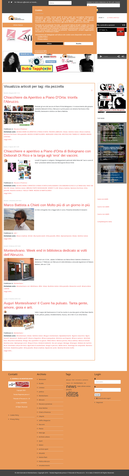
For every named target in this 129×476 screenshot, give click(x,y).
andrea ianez (9, 343)
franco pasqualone (49, 338)
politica (41, 392)
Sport (101, 18)
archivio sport (43, 449)
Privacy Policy (14, 419)
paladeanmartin (65, 336)
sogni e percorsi (52, 345)
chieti (31, 236)
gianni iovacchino (79, 336)
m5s (72, 383)
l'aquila (68, 383)
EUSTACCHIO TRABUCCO (71, 134)
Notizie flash (42, 457)
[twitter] (11, 2)
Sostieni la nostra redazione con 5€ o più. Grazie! (103, 2)
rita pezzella (22, 134)
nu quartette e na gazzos (38, 341)
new (45, 286)
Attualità (41, 453)
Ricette (41, 383)
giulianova (85, 380)
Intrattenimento (44, 465)
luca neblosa (73, 341)
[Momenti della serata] (19, 115)
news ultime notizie (84, 386)
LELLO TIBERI (28, 190)
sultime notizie (54, 286)
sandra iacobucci (17, 190)
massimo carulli (75, 286)
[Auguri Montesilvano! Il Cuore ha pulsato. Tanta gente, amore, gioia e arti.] (19, 320)
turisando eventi (39, 236)
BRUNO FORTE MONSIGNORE (37, 188)
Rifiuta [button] (49, 43)
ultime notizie (74, 132)
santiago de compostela (77, 345)
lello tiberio (52, 341)
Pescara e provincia (45, 404)
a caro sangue (58, 343)
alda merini (63, 345)
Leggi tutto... (8, 139)
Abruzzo (41, 400)
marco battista (85, 132)
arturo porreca (62, 341)
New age (41, 433)
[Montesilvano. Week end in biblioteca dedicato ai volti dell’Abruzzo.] (19, 269)
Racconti (41, 424)
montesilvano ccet (23, 286)
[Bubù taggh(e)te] (49, 61)
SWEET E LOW (53, 188)
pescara (68, 390)
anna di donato (84, 341)
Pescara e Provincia (20, 129)
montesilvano (22, 336)
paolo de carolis (51, 348)
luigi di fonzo (33, 343)
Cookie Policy (14, 415)
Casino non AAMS (102, 199)
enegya (66, 343)
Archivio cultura (44, 437)
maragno (74, 343)
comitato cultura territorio (18, 345)
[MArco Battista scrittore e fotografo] (19, 219)
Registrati (99, 402)
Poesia (40, 429)
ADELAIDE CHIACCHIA (54, 134)
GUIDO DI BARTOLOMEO (36, 134)
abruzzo (68, 380)
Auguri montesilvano (51, 336)
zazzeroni (14, 338)
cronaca (41, 388)
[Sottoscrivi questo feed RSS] (92, 90)
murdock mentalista (15, 341)
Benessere (42, 379)
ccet (6, 345)
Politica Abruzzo (44, 461)
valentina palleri (17, 348)
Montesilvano (18, 283)
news (66, 132)
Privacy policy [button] (43, 39)
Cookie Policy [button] (43, 37)
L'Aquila (41, 416)
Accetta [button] (78, 43)
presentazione (67, 236)
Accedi (97, 395)
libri (41, 286)
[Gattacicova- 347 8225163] (112, 98)
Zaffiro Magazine (44, 420)
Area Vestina (42, 408)
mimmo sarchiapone (64, 338)
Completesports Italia (104, 222)
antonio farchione (11, 134)
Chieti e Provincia (44, 412)
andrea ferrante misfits (66, 348)
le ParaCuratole (113, 18)
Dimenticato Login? (104, 398)
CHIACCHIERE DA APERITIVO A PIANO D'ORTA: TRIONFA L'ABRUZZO (39, 132)
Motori (40, 445)
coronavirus (78, 380)
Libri (15, 233)
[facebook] (8, 2)
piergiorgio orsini (21, 343)
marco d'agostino (35, 338)
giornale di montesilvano (36, 345)
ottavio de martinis (85, 343)
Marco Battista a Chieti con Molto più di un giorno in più (47, 205)
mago (26, 341)
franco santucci (78, 338)
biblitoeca (34, 286)
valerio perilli (23, 338)
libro (58, 236)
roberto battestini (45, 343)
